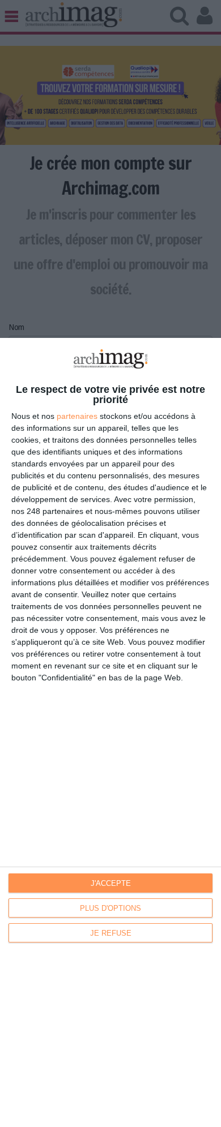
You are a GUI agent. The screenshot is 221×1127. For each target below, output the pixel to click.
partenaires (77, 416)
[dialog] (110, 732)
